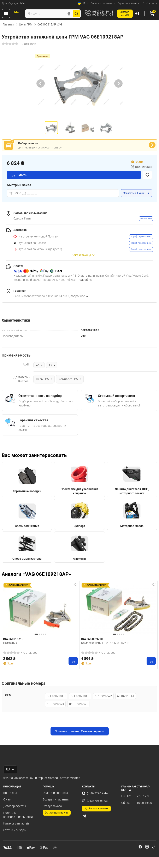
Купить (21, 175)
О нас (7, 799)
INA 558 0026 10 (92, 639)
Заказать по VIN (58, 812)
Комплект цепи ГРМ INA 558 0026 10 (105, 643)
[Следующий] (118, 84)
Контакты (151, 3)
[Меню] (6, 13)
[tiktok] (154, 847)
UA (83, 3)
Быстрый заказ (19, 185)
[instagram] (147, 847)
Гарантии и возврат (129, 3)
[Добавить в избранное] (147, 175)
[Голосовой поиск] (69, 14)
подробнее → (87, 279)
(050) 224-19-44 (97, 793)
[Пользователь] (137, 13)
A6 (38, 365)
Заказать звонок (98, 808)
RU (8, 769)
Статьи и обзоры (14, 830)
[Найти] (76, 13)
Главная (8, 24)
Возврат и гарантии (56, 799)
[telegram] (84, 816)
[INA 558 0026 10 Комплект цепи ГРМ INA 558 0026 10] (118, 609)
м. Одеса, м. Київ (15, 3)
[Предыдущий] (40, 84)
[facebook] (140, 847)
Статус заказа (52, 806)
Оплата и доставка (101, 3)
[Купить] (73, 661)
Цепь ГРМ (26, 24)
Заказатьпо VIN (125, 14)
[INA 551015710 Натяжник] (40, 609)
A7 (50, 365)
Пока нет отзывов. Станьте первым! (80, 731)
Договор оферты (14, 806)
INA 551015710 (13, 639)
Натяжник (10, 643)
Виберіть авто (28, 143)
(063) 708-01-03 (97, 800)
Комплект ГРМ (68, 379)
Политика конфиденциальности (18, 814)
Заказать (134, 193)
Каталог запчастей (16, 823)
